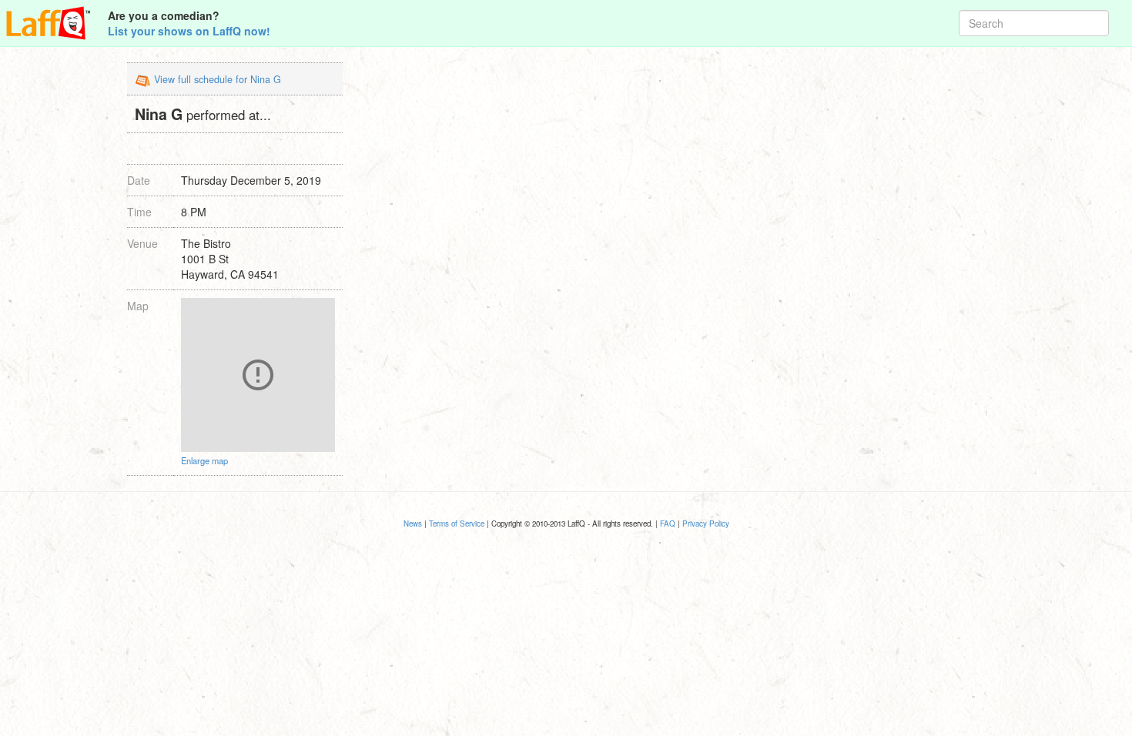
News (413, 523)
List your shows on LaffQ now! (189, 30)
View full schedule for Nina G (217, 79)
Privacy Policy (705, 523)
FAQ (667, 523)
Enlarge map (204, 460)
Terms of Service (456, 523)
